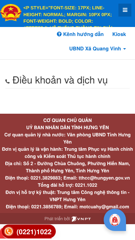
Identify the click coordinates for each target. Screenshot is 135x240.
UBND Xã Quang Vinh (95, 48)
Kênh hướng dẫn (82, 34)
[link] (29, 231)
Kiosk (119, 34)
